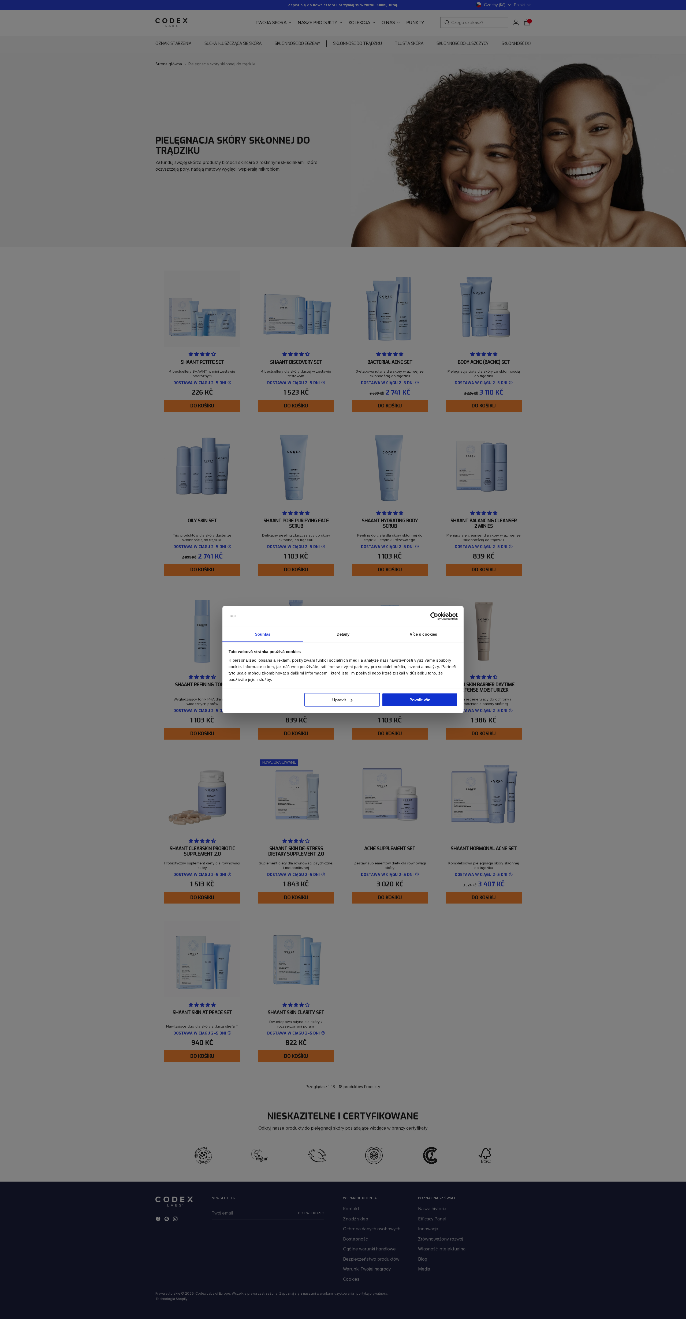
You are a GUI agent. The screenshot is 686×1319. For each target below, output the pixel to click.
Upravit (339, 700)
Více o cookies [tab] (423, 634)
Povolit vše (419, 700)
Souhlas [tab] (262, 634)
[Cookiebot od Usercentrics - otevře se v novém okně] (434, 616)
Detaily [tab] (343, 634)
